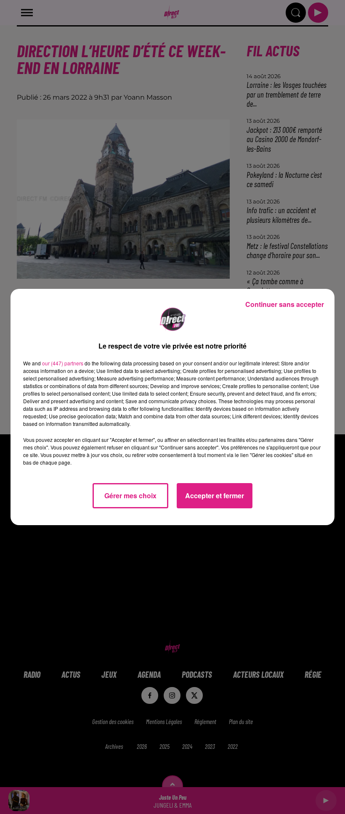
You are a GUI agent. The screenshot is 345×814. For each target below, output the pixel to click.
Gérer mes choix (130, 495)
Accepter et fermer (214, 495)
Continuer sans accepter (284, 304)
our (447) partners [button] (62, 363)
